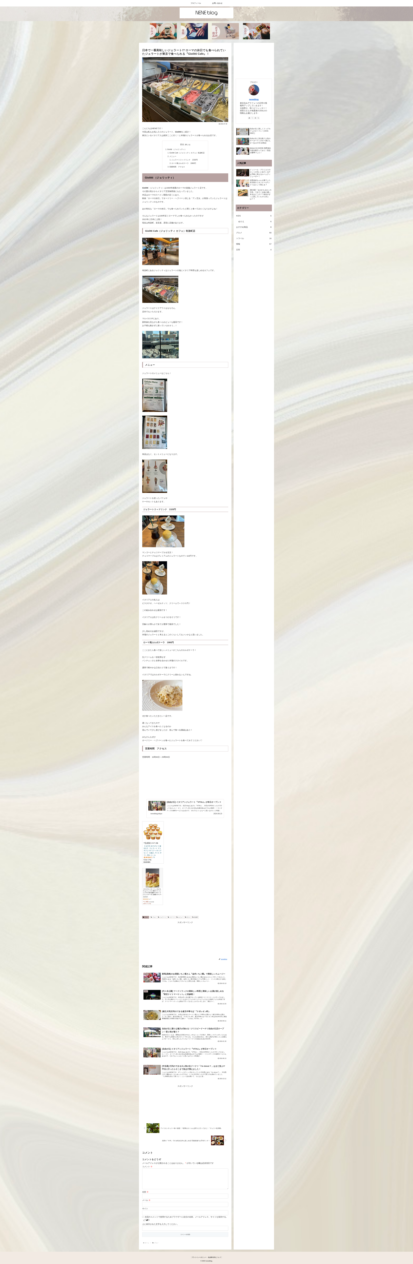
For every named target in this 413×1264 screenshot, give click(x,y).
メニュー (172, 156)
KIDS (253, 216)
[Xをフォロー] (252, 118)
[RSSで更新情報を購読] (258, 118)
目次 (182, 144)
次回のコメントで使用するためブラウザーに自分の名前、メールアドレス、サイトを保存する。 (186, 1217)
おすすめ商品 (253, 227)
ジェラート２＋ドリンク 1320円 (184, 160)
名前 (145, 1192)
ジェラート (163, 917)
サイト (145, 1209)
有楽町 (196, 917)
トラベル (253, 238)
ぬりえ (254, 221)
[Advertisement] (185, 939)
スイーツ (172, 917)
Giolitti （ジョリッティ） (176, 149)
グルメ (146, 917)
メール (146, 1200)
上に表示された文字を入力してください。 (160, 1224)
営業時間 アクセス (177, 167)
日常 (253, 250)
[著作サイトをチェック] (249, 118)
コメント (147, 1167)
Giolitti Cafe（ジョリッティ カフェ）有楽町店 (187, 153)
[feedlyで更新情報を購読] (255, 118)
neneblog (254, 99)
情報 (253, 244)
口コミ (189, 917)
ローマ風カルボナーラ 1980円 (183, 163)
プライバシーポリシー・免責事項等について (206, 1257)
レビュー (180, 917)
